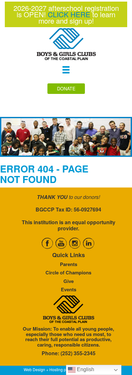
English (85, 369)
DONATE (66, 88)
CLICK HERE (69, 14)
